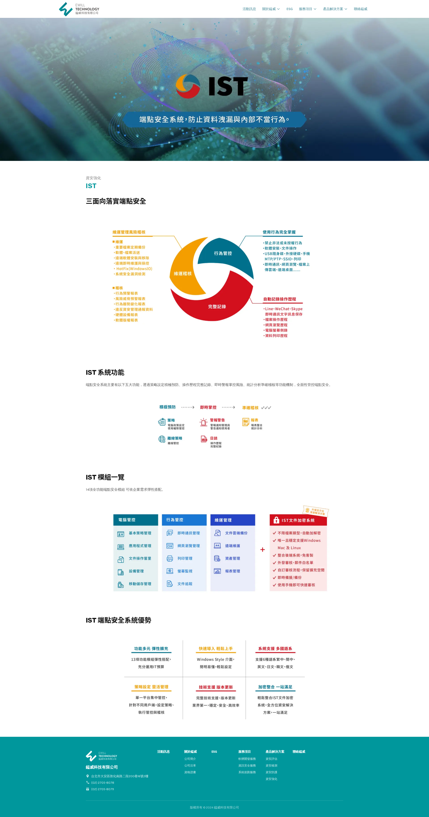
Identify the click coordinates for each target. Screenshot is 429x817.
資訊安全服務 (247, 765)
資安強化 (271, 779)
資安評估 (271, 758)
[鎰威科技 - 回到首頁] (79, 9)
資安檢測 (271, 765)
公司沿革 (190, 765)
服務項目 (305, 9)
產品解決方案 (333, 9)
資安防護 (271, 772)
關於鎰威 (269, 9)
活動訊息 (249, 9)
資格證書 (190, 772)
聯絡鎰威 (360, 9)
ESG (289, 9)
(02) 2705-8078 (102, 783)
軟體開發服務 (247, 758)
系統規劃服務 (247, 772)
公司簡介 (190, 758)
